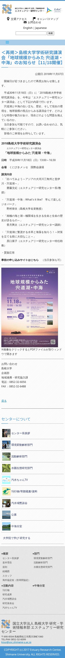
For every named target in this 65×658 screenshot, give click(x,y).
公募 (14, 514)
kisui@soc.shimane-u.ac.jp (16, 642)
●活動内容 (7, 585)
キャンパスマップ (47, 19)
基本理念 (7, 562)
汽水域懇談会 (19, 503)
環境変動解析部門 (22, 445)
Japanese (41, 28)
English (27, 28)
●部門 (36, 553)
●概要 (4, 553)
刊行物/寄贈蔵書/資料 (24, 491)
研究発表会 (8, 603)
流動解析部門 (19, 456)
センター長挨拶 (20, 433)
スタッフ (7, 575)
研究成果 (7, 594)
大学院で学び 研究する (16, 538)
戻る (4, 401)
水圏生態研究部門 (22, 468)
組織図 (6, 571)
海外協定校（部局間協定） (16, 580)
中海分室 (16, 526)
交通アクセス (19, 19)
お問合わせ (34, 22)
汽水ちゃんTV (19, 480)
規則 (4, 566)
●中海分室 (38, 585)
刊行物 (6, 590)
